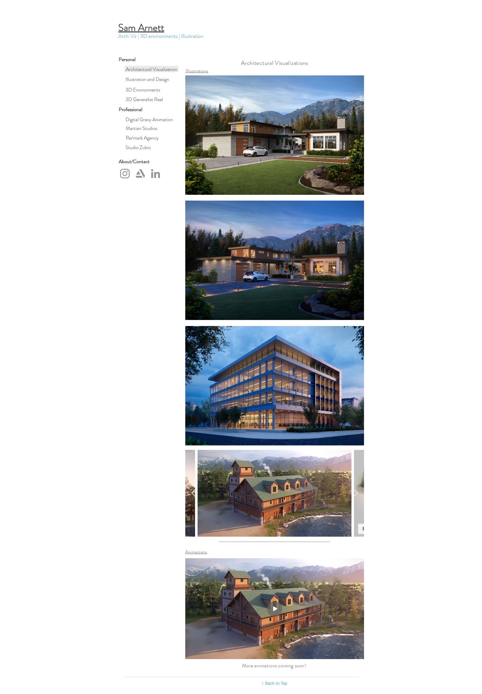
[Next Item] (355, 493)
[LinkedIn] (155, 173)
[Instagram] (124, 173)
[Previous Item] (194, 493)
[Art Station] (140, 173)
